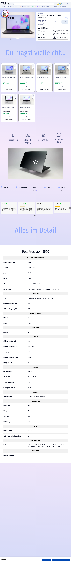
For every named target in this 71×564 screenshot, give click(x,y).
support (64, 188)
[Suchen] (52, 4)
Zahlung (59, 6)
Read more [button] (4, 212)
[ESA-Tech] (3, 3)
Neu (33, 6)
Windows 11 (29, 6)
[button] (10, 39)
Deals (38, 6)
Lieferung (8, 188)
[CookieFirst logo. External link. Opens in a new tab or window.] (1, 558)
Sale (35, 6)
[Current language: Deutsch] (9, 4)
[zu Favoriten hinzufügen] (60, 22)
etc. (36, 190)
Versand (47, 6)
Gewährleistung (53, 6)
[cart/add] (65, 22)
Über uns (43, 6)
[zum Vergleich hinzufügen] (55, 22)
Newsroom (64, 6)
